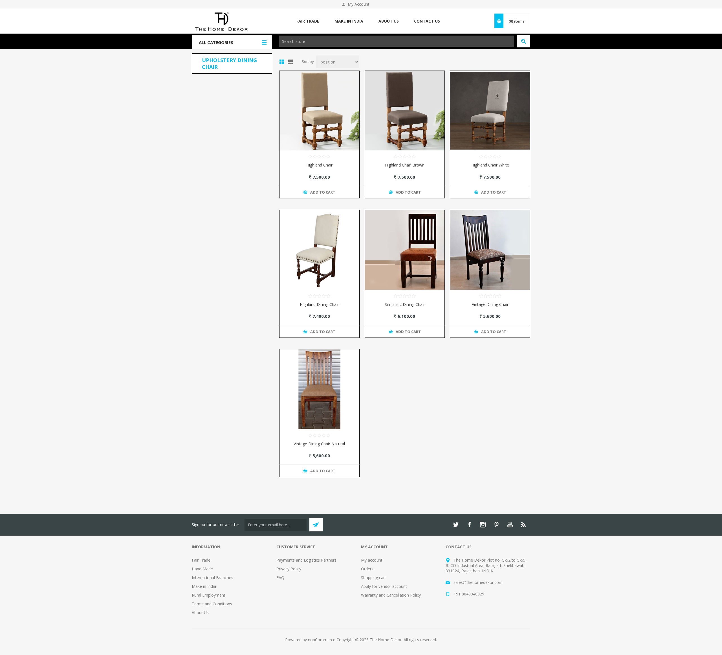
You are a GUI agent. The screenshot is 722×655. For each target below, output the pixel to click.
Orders (367, 568)
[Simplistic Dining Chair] (405, 250)
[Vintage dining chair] (490, 250)
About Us (200, 612)
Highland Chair (319, 165)
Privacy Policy (288, 568)
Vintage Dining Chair (490, 304)
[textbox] (396, 41)
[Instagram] (482, 524)
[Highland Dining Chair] (319, 250)
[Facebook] (469, 524)
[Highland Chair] (319, 111)
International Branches (212, 577)
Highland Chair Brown (404, 165)
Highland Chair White (490, 165)
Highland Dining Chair (319, 304)
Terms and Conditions (212, 603)
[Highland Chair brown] (405, 111)
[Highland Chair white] (490, 111)
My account (371, 560)
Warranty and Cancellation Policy (391, 595)
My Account (358, 4)
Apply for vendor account (384, 586)
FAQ (280, 577)
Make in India (204, 586)
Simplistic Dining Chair (405, 304)
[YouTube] (509, 524)
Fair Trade (201, 560)
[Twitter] (455, 524)
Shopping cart (373, 577)
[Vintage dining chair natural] (319, 389)
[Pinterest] (496, 524)
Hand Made (202, 568)
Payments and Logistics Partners (306, 560)
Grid (281, 62)
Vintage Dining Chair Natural (319, 443)
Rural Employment (208, 595)
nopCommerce (321, 639)
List (290, 62)
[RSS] (523, 524)
